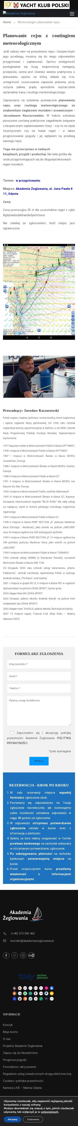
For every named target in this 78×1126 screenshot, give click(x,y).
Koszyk (8, 1025)
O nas (7, 1039)
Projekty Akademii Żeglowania (22, 1046)
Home (7, 22)
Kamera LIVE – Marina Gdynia (22, 1088)
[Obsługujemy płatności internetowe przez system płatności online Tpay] (33, 987)
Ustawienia (33, 1119)
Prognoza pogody (14, 1060)
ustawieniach (49, 1112)
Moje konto (10, 1032)
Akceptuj (12, 1119)
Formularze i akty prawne (19, 1067)
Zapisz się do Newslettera (20, 1053)
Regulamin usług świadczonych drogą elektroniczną (37, 1074)
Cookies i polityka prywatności (23, 1081)
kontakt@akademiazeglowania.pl (32, 941)
